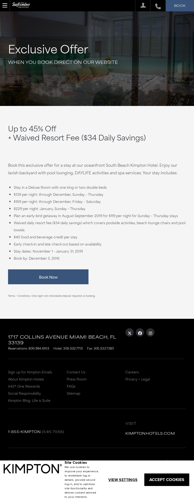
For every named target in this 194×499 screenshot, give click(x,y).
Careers (132, 372)
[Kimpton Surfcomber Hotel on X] (129, 332)
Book (179, 5)
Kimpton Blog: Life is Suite (29, 400)
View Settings (122, 479)
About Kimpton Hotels (26, 379)
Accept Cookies (166, 480)
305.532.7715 (73, 348)
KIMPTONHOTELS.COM (150, 433)
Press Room (77, 379)
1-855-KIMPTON (24, 431)
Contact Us (76, 372)
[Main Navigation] (5, 5)
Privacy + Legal (137, 379)
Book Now (48, 277)
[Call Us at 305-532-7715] (155, 5)
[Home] (21, 7)
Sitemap (73, 393)
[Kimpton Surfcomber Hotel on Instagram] (150, 332)
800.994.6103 (39, 348)
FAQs (71, 386)
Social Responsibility (24, 393)
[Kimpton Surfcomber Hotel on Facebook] (140, 332)
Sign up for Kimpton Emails (30, 372)
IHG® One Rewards (24, 386)
